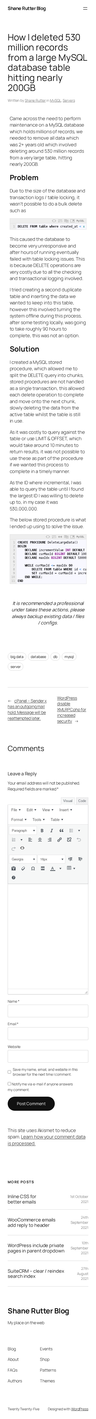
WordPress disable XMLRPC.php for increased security (71, 709)
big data (17, 656)
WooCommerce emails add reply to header (32, 1222)
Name (13, 1001)
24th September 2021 (79, 1222)
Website (14, 1046)
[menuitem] (15, 809)
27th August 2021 (82, 1273)
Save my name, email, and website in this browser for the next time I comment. (45, 1072)
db (55, 656)
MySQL (55, 100)
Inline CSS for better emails (22, 1199)
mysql (69, 656)
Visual (67, 801)
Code (82, 801)
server (15, 666)
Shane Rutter (35, 100)
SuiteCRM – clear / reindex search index (36, 1273)
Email (13, 1023)
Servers (69, 100)
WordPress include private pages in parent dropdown (36, 1248)
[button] (23, 830)
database (38, 656)
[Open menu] (85, 8)
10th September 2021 (79, 1247)
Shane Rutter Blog (27, 8)
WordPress (79, 1408)
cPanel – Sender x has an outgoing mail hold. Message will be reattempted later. (27, 709)
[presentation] (16, 810)
